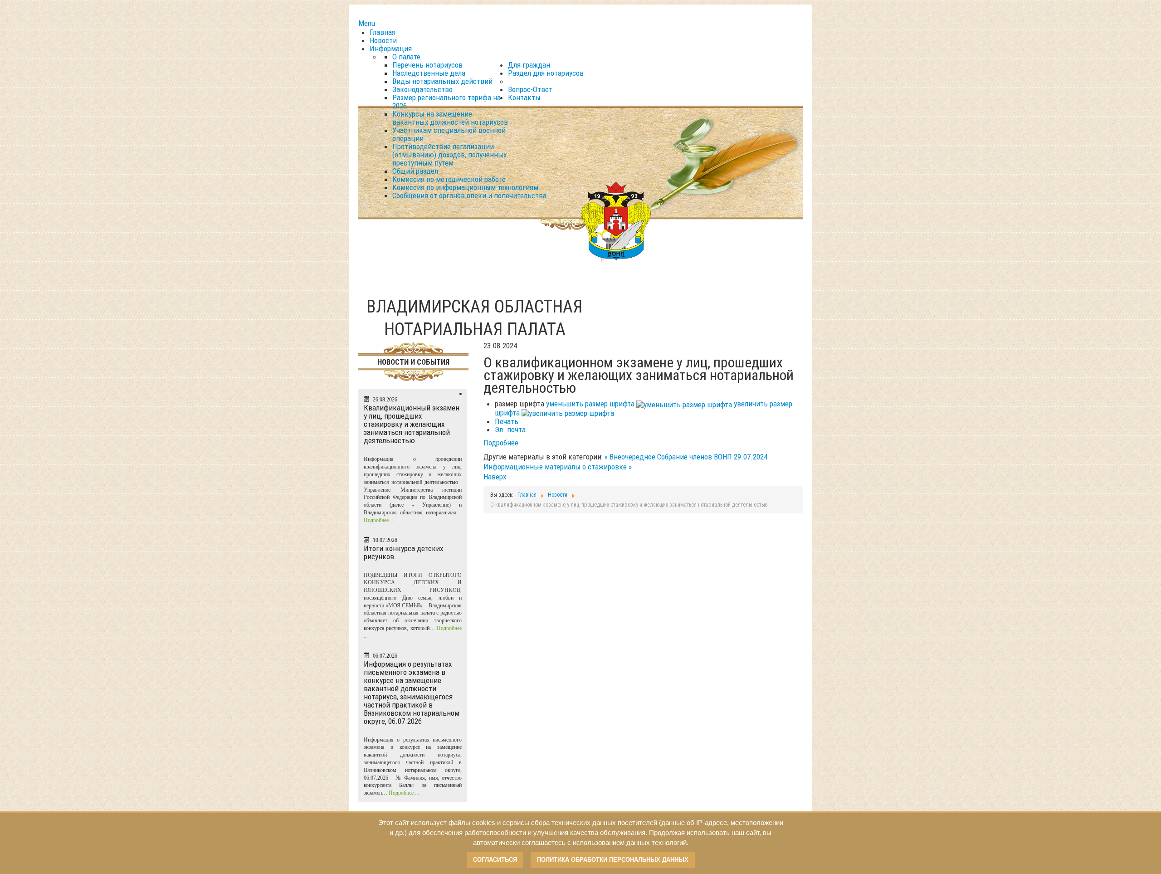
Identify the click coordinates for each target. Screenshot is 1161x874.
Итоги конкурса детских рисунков (403, 552)
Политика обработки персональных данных (612, 859)
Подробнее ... (379, 520)
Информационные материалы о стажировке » (557, 466)
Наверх (494, 476)
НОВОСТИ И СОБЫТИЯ (413, 361)
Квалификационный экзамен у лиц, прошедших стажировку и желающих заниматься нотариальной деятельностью (411, 424)
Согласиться (495, 859)
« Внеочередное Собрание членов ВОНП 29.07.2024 (686, 456)
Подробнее (500, 442)
